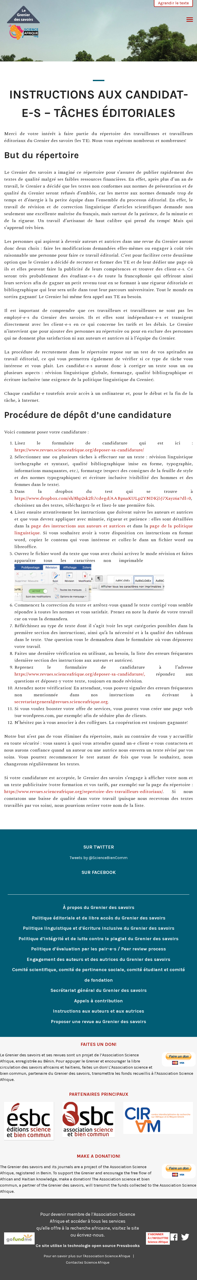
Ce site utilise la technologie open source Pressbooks (88, 1245)
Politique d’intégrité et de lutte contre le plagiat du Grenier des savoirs (98, 938)
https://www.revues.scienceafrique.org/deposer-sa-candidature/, (79, 674)
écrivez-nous (90, 1235)
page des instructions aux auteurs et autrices (78, 526)
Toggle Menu (189, 20)
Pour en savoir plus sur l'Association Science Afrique (87, 1256)
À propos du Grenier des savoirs (98, 907)
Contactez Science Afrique (87, 1262)
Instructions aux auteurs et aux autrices (98, 1011)
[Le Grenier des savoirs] (23, 22)
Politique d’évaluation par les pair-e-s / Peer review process (98, 949)
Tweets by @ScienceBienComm (98, 857)
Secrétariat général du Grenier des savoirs (99, 990)
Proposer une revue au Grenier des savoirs (98, 1021)
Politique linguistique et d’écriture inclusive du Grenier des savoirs (98, 928)
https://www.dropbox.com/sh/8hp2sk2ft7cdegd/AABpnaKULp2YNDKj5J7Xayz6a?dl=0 (102, 498)
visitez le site (125, 1228)
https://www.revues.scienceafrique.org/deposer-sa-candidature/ (79, 450)
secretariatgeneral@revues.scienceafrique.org (61, 701)
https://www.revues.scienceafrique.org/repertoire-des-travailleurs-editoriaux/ (83, 791)
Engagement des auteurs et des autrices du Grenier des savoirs (98, 959)
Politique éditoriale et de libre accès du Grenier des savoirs (98, 918)
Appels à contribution (98, 1001)
